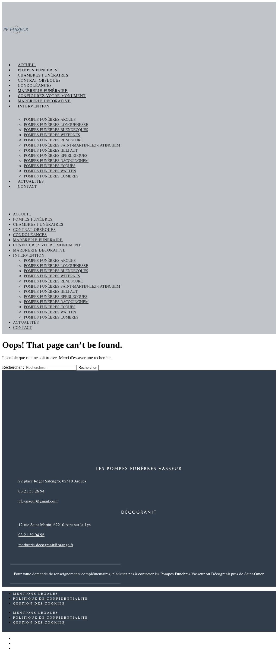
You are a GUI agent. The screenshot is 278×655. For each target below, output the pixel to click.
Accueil (27, 64)
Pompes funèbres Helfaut (51, 150)
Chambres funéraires (43, 75)
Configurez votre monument (52, 95)
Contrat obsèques (39, 80)
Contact (27, 186)
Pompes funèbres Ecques (49, 165)
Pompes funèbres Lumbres (51, 176)
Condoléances (35, 85)
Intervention (33, 106)
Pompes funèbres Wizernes (52, 134)
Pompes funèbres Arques (50, 119)
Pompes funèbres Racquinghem (56, 160)
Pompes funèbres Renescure (53, 139)
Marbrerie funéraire (43, 90)
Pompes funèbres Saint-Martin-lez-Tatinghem (72, 145)
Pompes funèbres (38, 69)
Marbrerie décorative (44, 100)
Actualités (31, 181)
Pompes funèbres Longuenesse (56, 124)
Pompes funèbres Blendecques (56, 129)
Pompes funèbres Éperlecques (55, 155)
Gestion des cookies (39, 603)
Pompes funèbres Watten (50, 170)
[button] (139, 198)
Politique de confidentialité (50, 598)
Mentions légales (35, 593)
